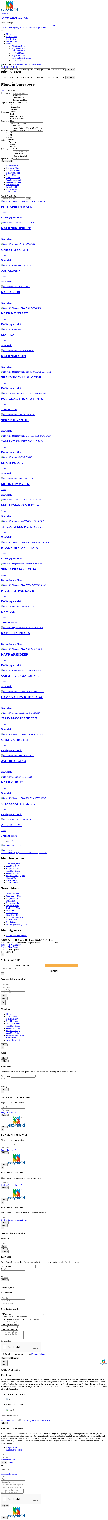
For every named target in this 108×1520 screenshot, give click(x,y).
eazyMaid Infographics (21, 58)
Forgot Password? (8, 1112)
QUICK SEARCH (9, 67)
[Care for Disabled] (21, 156)
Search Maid (11, 36)
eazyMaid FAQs (18, 48)
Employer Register (14, 1450)
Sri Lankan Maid (13, 177)
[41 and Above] (10, 140)
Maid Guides (11, 922)
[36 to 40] (10, 137)
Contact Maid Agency (24, 852)
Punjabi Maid (12, 189)
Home (8, 34)
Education (5, 130)
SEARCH (70, 70)
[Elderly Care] (21, 154)
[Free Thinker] (14, 149)
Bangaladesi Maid (13, 182)
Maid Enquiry (12, 41)
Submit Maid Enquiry (10, 1358)
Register (11, 1462)
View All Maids (12, 894)
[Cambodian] (16, 107)
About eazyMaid (19, 46)
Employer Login (13, 1447)
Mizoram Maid (12, 185)
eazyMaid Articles (19, 55)
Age (3, 140)
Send (4, 996)
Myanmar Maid (12, 168)
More (8, 44)
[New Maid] (20, 96)
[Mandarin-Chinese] (17, 116)
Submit (5, 1089)
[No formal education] (26, 124)
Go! (28, 199)
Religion (4, 149)
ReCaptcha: (6, 1341)
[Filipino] (16, 109)
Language (5, 121)
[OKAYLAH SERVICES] (12, 845)
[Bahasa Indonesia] (17, 119)
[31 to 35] (10, 135)
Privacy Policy (12, 880)
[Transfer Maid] (20, 98)
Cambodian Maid (13, 180)
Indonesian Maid (13, 170)
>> (12, 841)
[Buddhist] (14, 142)
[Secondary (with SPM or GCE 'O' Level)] (26, 130)
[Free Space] (6, 850)
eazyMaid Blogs (18, 53)
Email (3, 1079)
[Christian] (14, 147)
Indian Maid (11, 175)
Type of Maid (6, 102)
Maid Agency (12, 39)
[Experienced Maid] (20, 100)
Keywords (5, 93)
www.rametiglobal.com (64, 940)
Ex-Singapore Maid (14, 917)
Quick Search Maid (9, 196)
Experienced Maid (14, 915)
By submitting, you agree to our (24, 1354)
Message (4, 1087)
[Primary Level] (26, 126)
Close (4, 998)
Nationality (5, 112)
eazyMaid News (18, 51)
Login (54, 25)
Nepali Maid (11, 187)
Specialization (7, 158)
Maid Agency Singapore (16, 924)
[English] (17, 114)
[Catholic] (14, 144)
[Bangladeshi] (16, 105)
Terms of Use (12, 883)
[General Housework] (21, 158)
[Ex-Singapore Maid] (20, 102)
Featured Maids (12, 920)
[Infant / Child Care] (21, 152)
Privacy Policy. (65, 942)
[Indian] (16, 112)
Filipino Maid (12, 166)
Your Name (6, 1076)
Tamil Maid (11, 192)
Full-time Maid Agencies (16, 936)
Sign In (5, 1115)
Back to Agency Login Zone (13, 1185)
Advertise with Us (22, 65)
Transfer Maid (12, 913)
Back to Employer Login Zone (14, 1220)
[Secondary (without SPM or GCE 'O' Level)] (26, 128)
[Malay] (17, 121)
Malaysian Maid (13, 173)
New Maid (10, 910)
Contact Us (16, 60)
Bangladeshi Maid (13, 896)
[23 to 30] (10, 133)
